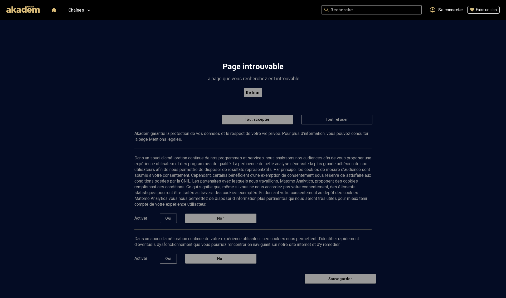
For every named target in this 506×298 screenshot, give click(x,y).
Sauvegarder (340, 279)
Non (221, 218)
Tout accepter (257, 119)
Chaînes (76, 10)
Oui (168, 218)
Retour (253, 92)
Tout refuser (337, 119)
